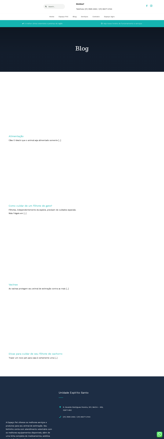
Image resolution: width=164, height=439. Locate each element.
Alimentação (42, 109)
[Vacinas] (43, 251)
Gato (43, 178)
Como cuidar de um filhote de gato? (30, 205)
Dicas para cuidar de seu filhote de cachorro (35, 353)
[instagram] (151, 6)
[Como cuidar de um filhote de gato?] (43, 176)
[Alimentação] (43, 106)
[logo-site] (14, 3)
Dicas (44, 326)
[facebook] (147, 6)
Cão (40, 326)
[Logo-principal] (18, 392)
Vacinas (42, 254)
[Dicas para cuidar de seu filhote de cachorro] (43, 324)
